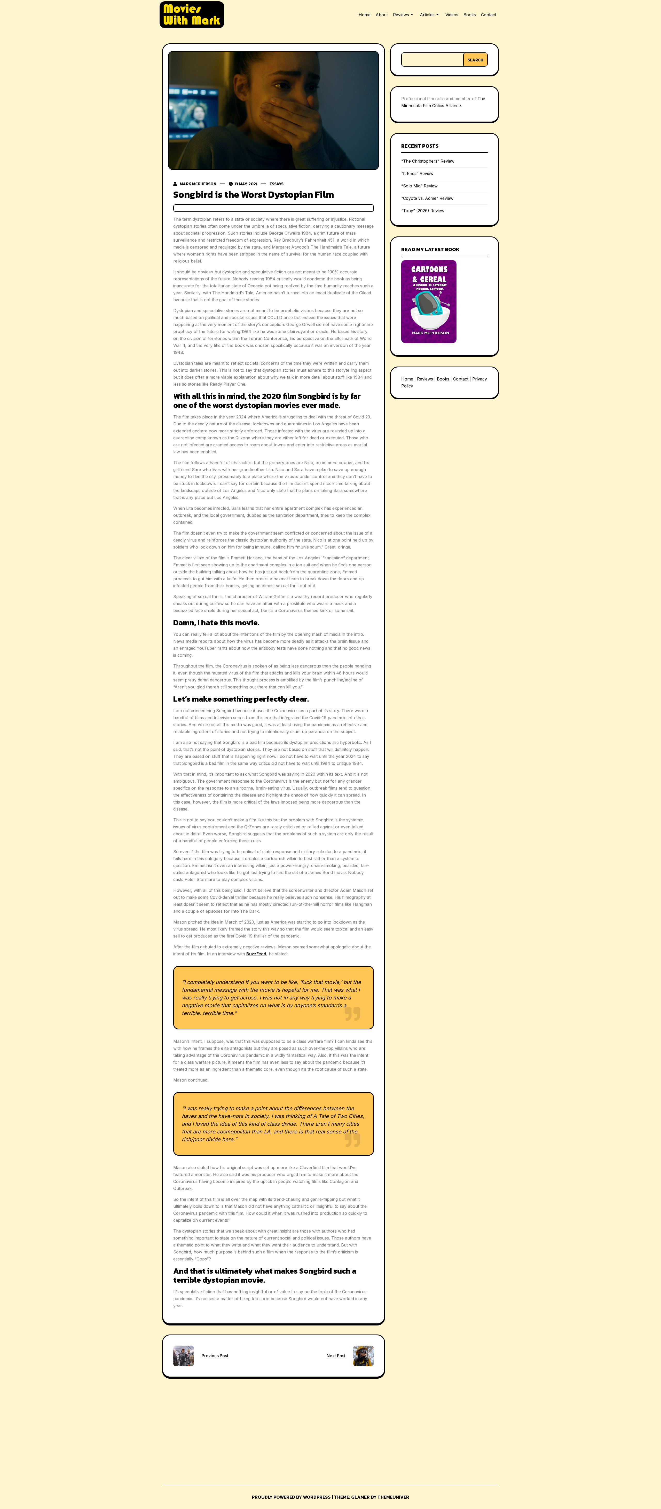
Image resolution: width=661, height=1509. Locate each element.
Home (365, 14)
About (382, 14)
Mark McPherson (198, 184)
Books (469, 14)
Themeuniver (393, 1497)
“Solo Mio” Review (419, 185)
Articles (427, 14)
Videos (451, 14)
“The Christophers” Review (427, 161)
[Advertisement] (201, 1429)
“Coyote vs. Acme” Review (427, 198)
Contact (488, 14)
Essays (277, 184)
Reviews (401, 14)
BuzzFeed (256, 953)
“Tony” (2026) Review (422, 210)
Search (475, 60)
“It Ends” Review (417, 173)
